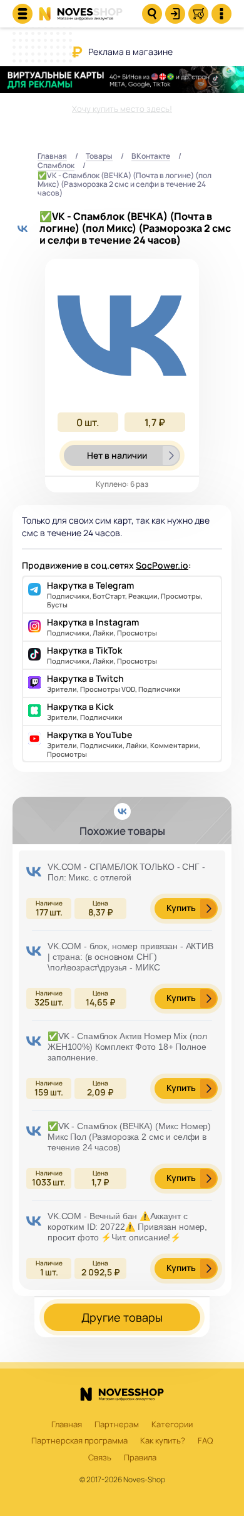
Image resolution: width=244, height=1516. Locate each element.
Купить (181, 908)
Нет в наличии (117, 455)
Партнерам (116, 1425)
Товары (99, 156)
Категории (172, 1425)
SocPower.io (162, 565)
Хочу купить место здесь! (122, 108)
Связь (99, 1458)
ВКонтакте (150, 156)
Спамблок (56, 166)
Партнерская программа (79, 1441)
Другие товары (122, 1317)
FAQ (205, 1441)
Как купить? (162, 1441)
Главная (52, 156)
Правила (140, 1458)
